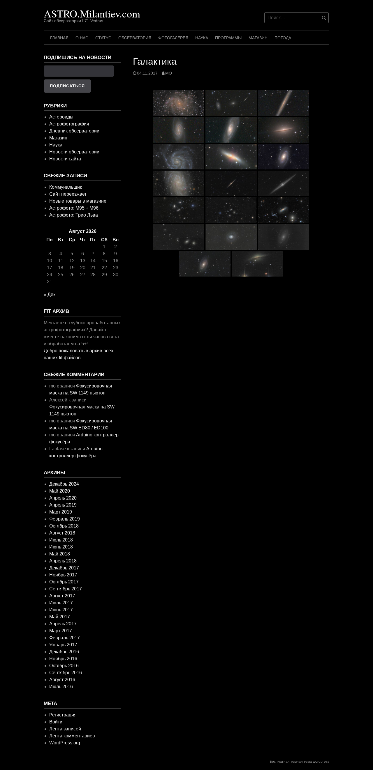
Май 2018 (59, 553)
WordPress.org (64, 742)
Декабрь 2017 (64, 567)
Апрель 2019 (63, 504)
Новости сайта (65, 158)
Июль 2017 (61, 602)
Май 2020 (59, 490)
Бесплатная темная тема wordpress (299, 762)
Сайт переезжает (68, 194)
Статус (103, 38)
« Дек (49, 294)
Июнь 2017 (61, 609)
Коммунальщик (65, 187)
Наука (201, 38)
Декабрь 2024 (64, 484)
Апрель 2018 (63, 560)
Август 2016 (62, 679)
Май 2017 (59, 616)
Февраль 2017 (64, 637)
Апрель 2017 (63, 623)
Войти (55, 721)
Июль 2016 (61, 686)
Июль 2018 (61, 539)
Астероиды (61, 116)
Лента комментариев (72, 735)
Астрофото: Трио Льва (73, 215)
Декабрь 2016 (64, 651)
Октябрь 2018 (64, 525)
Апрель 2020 (63, 497)
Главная (59, 38)
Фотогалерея (173, 38)
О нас (81, 38)
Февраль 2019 (64, 518)
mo (168, 73)
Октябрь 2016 (64, 665)
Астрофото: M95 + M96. (74, 208)
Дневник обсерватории (74, 130)
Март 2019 (60, 511)
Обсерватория (134, 38)
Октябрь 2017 (64, 581)
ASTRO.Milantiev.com (92, 13)
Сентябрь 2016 (65, 672)
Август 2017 (62, 595)
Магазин (258, 38)
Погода (283, 38)
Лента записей (65, 728)
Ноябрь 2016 (63, 658)
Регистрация (63, 714)
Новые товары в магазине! (78, 201)
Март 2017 (60, 630)
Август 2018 (62, 532)
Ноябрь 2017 (63, 574)
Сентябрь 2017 (65, 588)
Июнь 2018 (61, 546)
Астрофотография (69, 123)
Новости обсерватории (74, 151)
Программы (228, 38)
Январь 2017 (63, 644)
